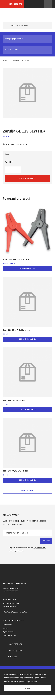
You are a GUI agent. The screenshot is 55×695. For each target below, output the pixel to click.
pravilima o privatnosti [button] (28, 681)
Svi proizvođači (11, 49)
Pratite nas (12, 657)
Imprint (5, 628)
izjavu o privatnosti (16, 551)
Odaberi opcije (27, 268)
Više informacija (48, 4)
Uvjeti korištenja (8, 632)
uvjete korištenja (40, 548)
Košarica (46, 15)
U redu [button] (27, 688)
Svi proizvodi (27, 490)
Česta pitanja (7, 625)
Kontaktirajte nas (15, 650)
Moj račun (35, 15)
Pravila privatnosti (9, 635)
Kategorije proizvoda (14, 38)
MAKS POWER (9, 15)
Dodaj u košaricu (27, 178)
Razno (5, 61)
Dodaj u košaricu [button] (27, 339)
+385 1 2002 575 (15, 4)
